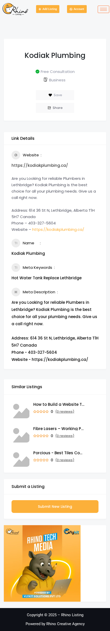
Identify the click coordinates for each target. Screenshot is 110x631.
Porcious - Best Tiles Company (58, 453)
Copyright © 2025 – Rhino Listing (55, 615)
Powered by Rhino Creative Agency (55, 624)
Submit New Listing (55, 506)
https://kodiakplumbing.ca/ (40, 165)
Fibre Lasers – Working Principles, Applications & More (58, 429)
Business (57, 80)
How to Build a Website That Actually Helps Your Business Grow (58, 404)
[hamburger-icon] (103, 9)
